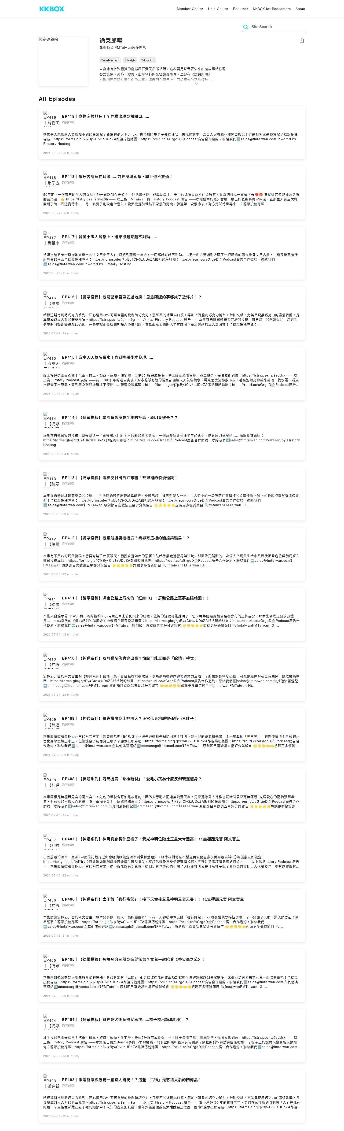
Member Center (190, 8)
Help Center (218, 8)
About (300, 8)
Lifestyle (130, 60)
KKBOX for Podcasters (272, 8)
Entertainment (110, 60)
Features (240, 8)
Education (147, 60)
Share (301, 40)
